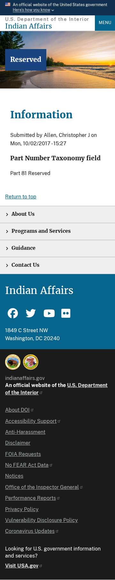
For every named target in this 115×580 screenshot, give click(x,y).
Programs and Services (41, 231)
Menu (105, 22)
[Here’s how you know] (57, 7)
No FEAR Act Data (27, 465)
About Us (23, 214)
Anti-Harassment (25, 432)
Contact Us (25, 265)
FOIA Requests (23, 454)
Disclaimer (17, 443)
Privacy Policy (22, 509)
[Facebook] (12, 316)
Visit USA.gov (21, 566)
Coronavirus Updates (30, 531)
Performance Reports (30, 498)
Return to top (20, 197)
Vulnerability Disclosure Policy (41, 520)
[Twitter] (30, 316)
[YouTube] (48, 316)
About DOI (17, 410)
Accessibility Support (31, 421)
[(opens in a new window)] (12, 362)
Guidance (23, 248)
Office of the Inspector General (42, 487)
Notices (14, 476)
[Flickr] (66, 316)
